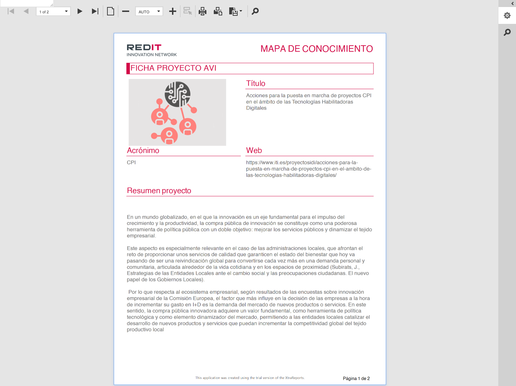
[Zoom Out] (125, 11)
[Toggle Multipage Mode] (110, 11)
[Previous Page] (26, 11)
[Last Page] (95, 11)
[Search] (255, 11)
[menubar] (236, 11)
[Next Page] (80, 11)
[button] (66, 11)
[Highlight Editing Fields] (187, 11)
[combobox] (53, 11)
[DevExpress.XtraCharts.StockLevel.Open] (507, 3)
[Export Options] (507, 15)
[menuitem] (236, 11)
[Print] (203, 11)
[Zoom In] (172, 11)
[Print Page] (218, 11)
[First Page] (11, 11)
